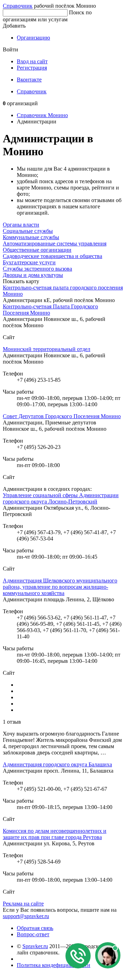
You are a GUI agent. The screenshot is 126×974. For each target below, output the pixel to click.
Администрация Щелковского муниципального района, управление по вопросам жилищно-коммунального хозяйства (60, 587)
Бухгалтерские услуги (29, 262)
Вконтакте (29, 80)
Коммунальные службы (31, 237)
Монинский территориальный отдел (46, 349)
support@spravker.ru (26, 916)
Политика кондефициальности (53, 965)
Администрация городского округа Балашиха (57, 764)
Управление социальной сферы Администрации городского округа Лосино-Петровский (61, 498)
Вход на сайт (32, 61)
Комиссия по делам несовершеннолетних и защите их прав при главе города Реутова (54, 834)
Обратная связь (35, 928)
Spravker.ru (35, 946)
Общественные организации (37, 250)
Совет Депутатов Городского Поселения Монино (62, 416)
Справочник (18, 6)
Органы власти (21, 225)
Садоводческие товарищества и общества (52, 256)
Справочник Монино (42, 115)
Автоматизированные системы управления (54, 243)
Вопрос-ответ (33, 934)
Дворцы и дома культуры (33, 275)
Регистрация (32, 68)
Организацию (33, 38)
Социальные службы (28, 231)
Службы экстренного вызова (37, 269)
